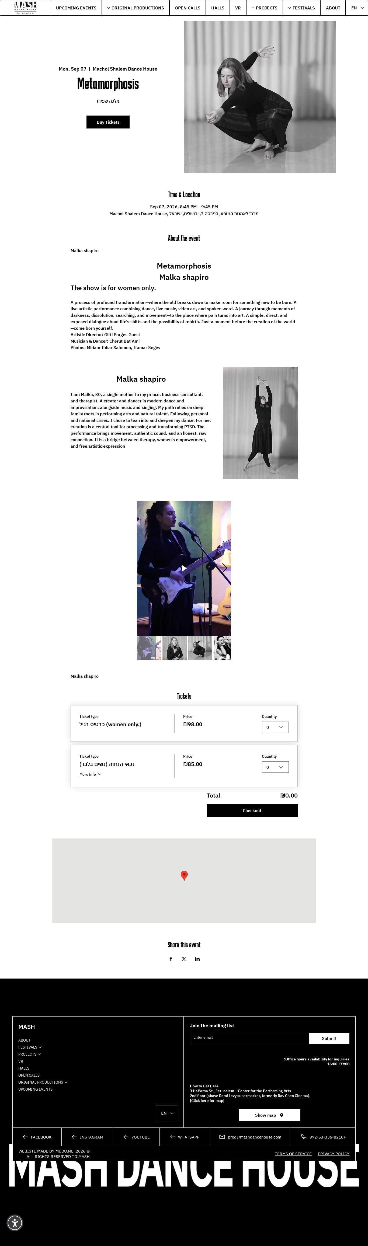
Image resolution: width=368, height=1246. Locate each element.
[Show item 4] (226, 648)
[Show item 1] (149, 648)
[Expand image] (224, 508)
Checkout (252, 810)
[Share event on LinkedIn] (197, 959)
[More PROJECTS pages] (253, 7)
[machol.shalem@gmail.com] (250, 1136)
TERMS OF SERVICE (293, 1153)
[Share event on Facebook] (170, 959)
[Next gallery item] (225, 568)
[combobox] (275, 727)
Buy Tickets (108, 122)
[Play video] (184, 568)
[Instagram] (87, 1136)
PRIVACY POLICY (333, 1153)
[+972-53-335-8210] (323, 1136)
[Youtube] (136, 1136)
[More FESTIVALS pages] (289, 7)
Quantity (269, 716)
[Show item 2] (174, 648)
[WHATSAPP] (184, 1136)
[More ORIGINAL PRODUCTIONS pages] (108, 7)
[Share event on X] (184, 959)
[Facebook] (37, 1136)
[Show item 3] (200, 648)
